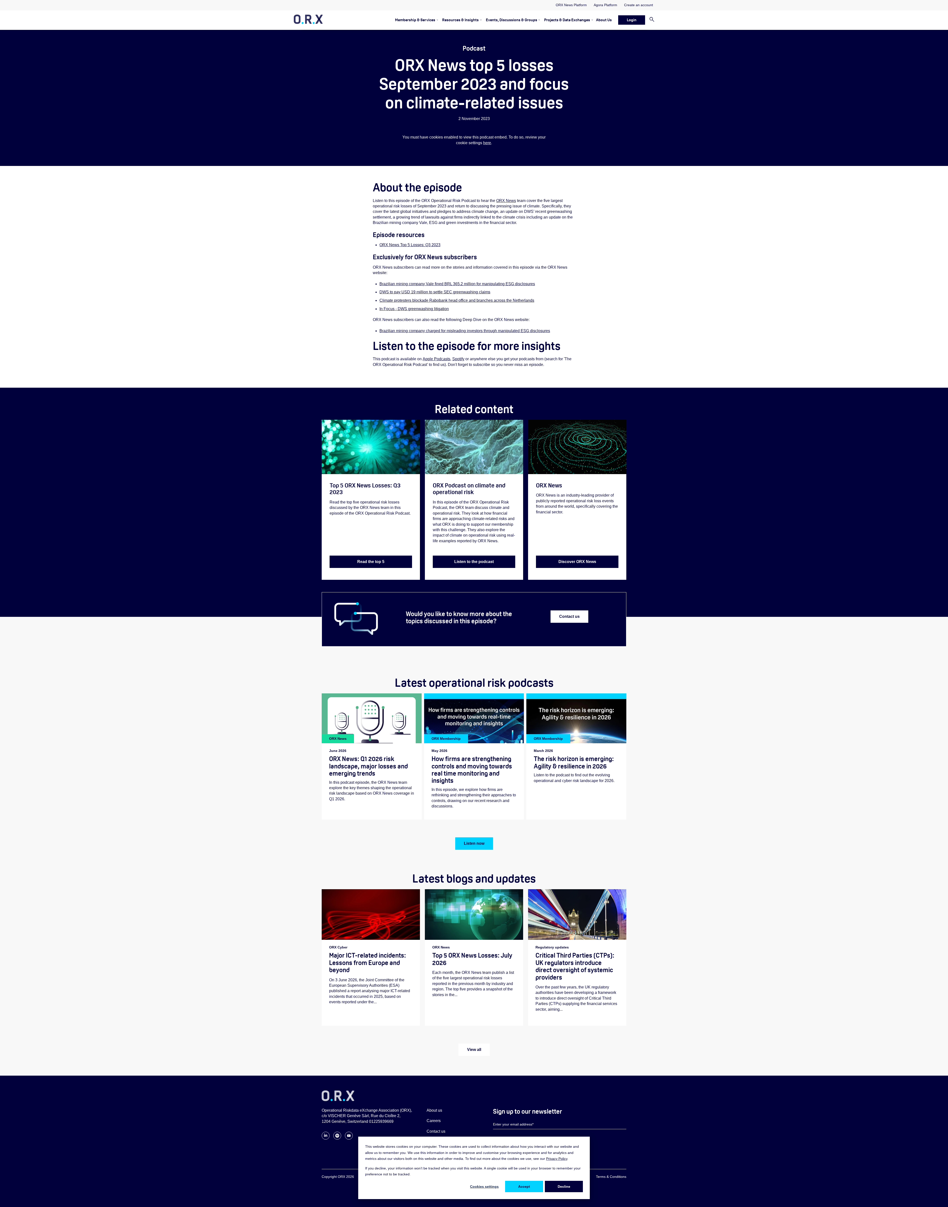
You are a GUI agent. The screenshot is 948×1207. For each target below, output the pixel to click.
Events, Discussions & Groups (511, 19)
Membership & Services (415, 19)
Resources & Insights (460, 19)
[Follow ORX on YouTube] (349, 1138)
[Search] (649, 20)
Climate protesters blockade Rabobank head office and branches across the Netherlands (456, 300)
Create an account (638, 5)
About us (434, 1110)
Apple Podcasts (436, 359)
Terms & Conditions (611, 1177)
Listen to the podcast (474, 562)
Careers (434, 1121)
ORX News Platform (571, 5)
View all (474, 1049)
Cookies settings (484, 1186)
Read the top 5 (370, 562)
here (487, 143)
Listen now (474, 843)
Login (631, 19)
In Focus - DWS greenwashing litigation (414, 309)
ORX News (506, 201)
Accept (524, 1186)
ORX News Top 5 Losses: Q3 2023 (409, 245)
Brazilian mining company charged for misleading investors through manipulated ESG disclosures (464, 331)
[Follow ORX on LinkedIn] (326, 1138)
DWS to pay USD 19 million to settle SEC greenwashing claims (434, 292)
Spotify (458, 359)
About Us (604, 19)
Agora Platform (605, 5)
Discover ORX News (577, 562)
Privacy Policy (556, 1159)
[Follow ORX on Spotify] (337, 1138)
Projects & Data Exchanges (567, 19)
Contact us (569, 616)
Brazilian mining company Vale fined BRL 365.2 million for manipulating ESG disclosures (457, 284)
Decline (564, 1186)
